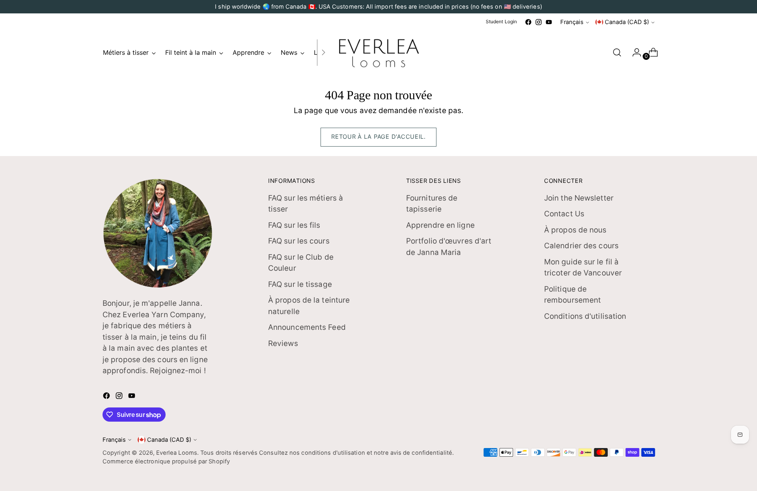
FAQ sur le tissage (300, 284)
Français (572, 22)
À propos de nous (575, 229)
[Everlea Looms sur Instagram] (538, 22)
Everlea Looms (176, 452)
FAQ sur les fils (294, 225)
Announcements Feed (307, 327)
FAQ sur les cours (299, 241)
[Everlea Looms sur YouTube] (548, 22)
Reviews (283, 343)
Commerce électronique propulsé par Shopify (166, 461)
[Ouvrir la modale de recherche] (617, 52)
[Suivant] (323, 52)
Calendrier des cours (581, 245)
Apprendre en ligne (440, 225)
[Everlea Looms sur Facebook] (528, 22)
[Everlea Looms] (378, 52)
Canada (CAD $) (627, 22)
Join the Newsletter (578, 198)
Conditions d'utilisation (585, 316)
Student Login (501, 21)
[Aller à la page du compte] (633, 52)
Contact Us (564, 213)
